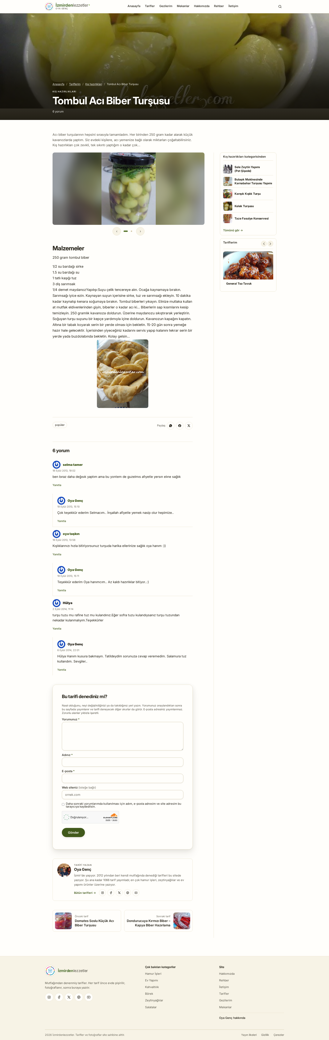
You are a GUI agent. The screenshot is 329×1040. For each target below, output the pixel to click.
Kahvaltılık (152, 987)
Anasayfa (134, 6)
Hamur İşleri (153, 973)
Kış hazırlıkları (93, 84)
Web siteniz (79, 787)
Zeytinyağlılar (154, 1000)
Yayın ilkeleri (249, 1034)
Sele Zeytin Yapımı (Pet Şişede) (247, 169)
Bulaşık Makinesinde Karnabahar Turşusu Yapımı (253, 181)
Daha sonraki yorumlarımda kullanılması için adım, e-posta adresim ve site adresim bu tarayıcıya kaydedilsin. (123, 805)
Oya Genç (75, 501)
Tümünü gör (231, 230)
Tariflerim (75, 84)
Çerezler (279, 1034)
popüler (60, 424)
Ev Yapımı (151, 980)
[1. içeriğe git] (125, 231)
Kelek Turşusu (244, 206)
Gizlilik (265, 1034)
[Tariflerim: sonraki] (270, 244)
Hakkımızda (201, 6)
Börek (149, 993)
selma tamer (73, 465)
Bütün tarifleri (83, 892)
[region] (128, 188)
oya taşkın (71, 534)
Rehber (219, 6)
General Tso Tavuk (239, 283)
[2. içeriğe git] (131, 231)
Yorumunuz (71, 719)
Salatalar (151, 1007)
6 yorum (58, 111)
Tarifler (150, 6)
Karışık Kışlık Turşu (248, 194)
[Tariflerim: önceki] (264, 244)
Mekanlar (183, 6)
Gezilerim (165, 6)
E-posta (68, 771)
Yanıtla (57, 485)
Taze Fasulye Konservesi (252, 218)
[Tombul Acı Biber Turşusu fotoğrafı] (123, 373)
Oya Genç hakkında (232, 1018)
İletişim (233, 6)
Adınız (67, 754)
